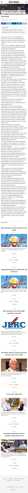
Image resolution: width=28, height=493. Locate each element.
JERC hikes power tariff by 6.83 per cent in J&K (12, 29)
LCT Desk (6, 19)
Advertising (21, 478)
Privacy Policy (10, 480)
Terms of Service (17, 480)
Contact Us (10, 478)
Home (2, 5)
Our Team (16, 478)
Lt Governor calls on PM (14, 394)
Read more (14, 253)
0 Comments (14, 262)
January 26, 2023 (13, 19)
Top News (6, 5)
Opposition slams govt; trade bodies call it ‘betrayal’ (13, 32)
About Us (5, 478)
